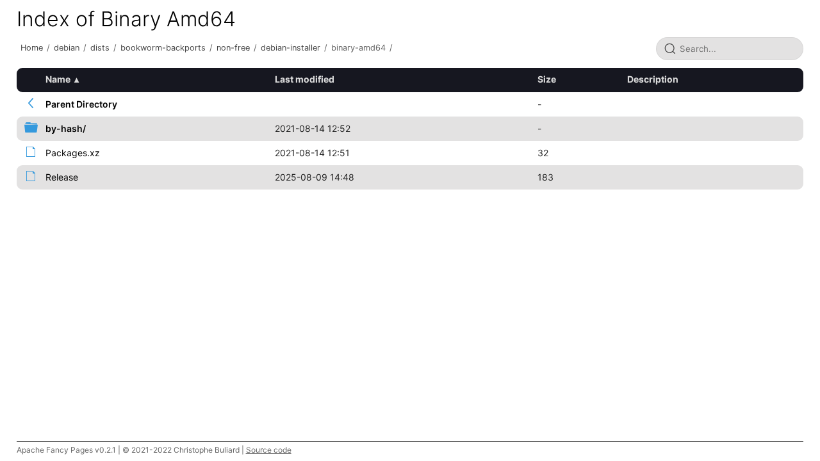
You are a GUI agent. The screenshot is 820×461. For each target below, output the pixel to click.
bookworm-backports (163, 48)
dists (100, 48)
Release (61, 177)
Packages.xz (72, 152)
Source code (268, 450)
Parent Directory (81, 104)
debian (66, 48)
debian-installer (290, 48)
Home (31, 48)
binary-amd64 (358, 48)
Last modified (304, 79)
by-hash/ (65, 128)
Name (57, 79)
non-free (233, 48)
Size (546, 79)
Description (652, 79)
